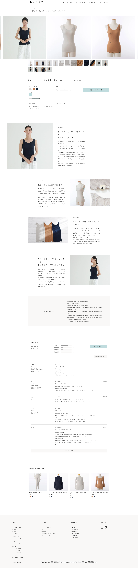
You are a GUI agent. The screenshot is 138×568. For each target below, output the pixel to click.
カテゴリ (64, 2)
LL (38, 95)
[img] (58, 364)
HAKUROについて (80, 2)
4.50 (39, 346)
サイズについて (36, 98)
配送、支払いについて (61, 103)
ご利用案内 (90, 2)
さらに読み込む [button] (69, 451)
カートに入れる (97, 90)
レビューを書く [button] (98, 346)
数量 (57, 86)
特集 (71, 2)
